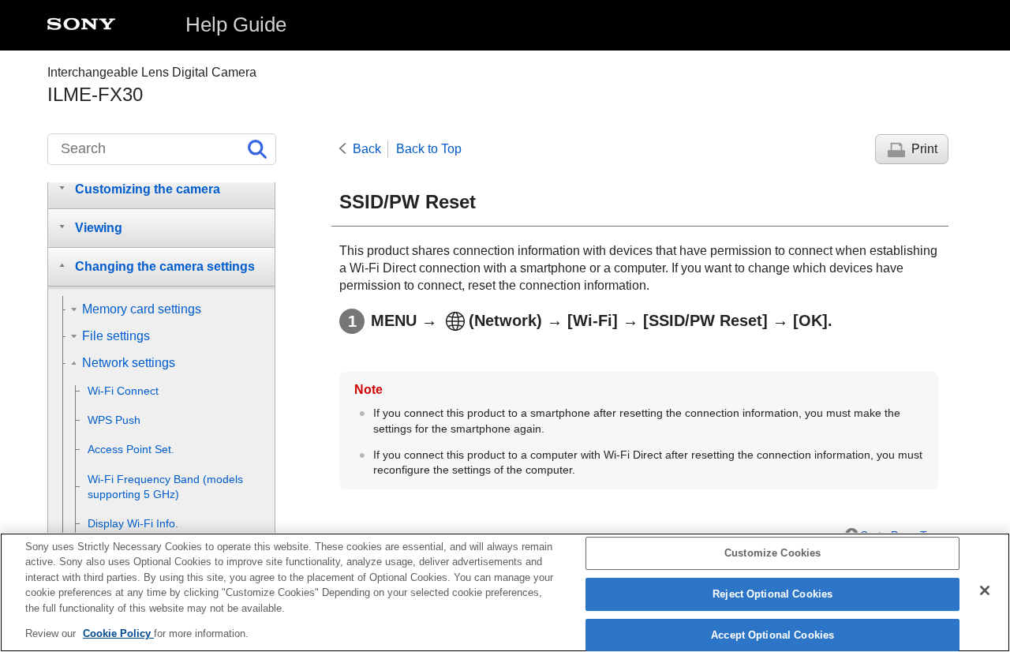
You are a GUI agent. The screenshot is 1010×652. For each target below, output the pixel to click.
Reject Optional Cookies (772, 594)
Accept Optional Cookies (772, 635)
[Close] (984, 590)
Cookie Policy (118, 633)
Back (367, 149)
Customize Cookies (772, 554)
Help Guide (235, 24)
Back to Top (429, 149)
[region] (505, 592)
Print (924, 149)
